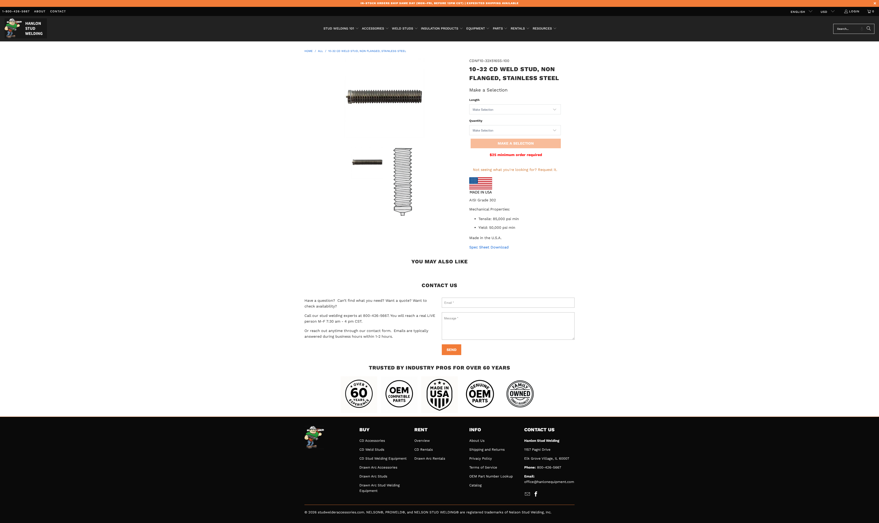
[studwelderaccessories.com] (26, 28)
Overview (422, 441)
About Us (477, 441)
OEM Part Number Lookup (491, 476)
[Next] (461, 99)
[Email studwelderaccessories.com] (527, 494)
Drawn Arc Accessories (378, 467)
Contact (58, 11)
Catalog (475, 485)
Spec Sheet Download (489, 247)
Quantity (475, 120)
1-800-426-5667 (16, 11)
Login (854, 11)
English (798, 11)
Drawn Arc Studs (373, 476)
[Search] (868, 29)
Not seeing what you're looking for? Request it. (515, 169)
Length (474, 100)
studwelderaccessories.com (341, 512)
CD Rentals (423, 450)
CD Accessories (372, 441)
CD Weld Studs (371, 450)
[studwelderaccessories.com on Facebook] (536, 494)
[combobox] (853, 29)
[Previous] (308, 99)
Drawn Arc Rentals (429, 458)
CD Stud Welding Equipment (383, 458)
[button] (341, 29)
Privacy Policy (480, 458)
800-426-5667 (549, 467)
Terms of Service (483, 467)
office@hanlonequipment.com (549, 482)
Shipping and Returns (487, 450)
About (40, 11)
